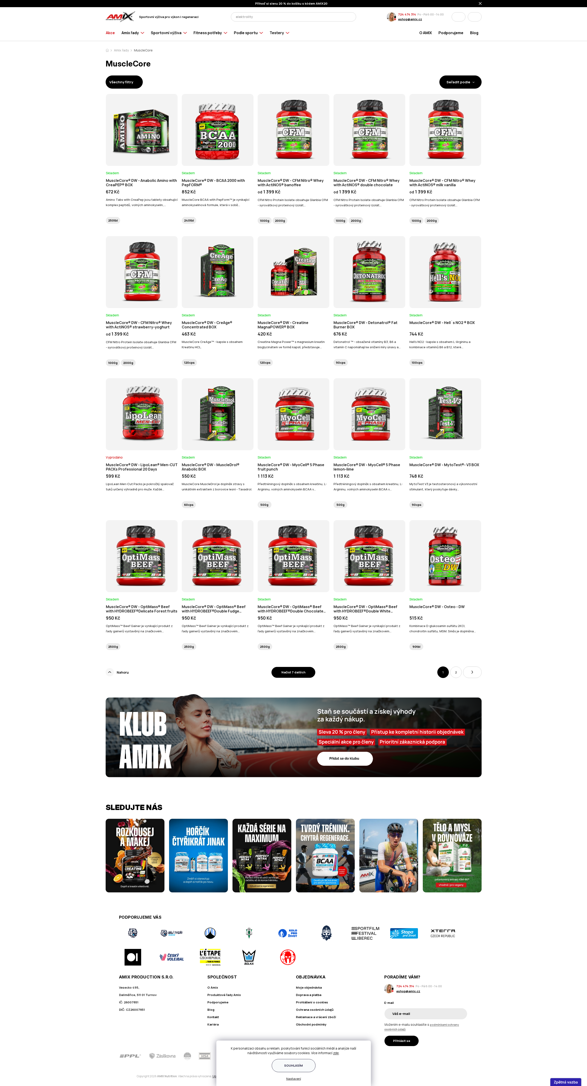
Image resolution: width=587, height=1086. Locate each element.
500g (264, 505)
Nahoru (123, 672)
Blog (211, 1010)
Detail (141, 153)
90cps (341, 362)
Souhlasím (293, 1065)
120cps (189, 362)
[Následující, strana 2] (472, 672)
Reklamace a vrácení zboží (316, 1017)
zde (336, 1053)
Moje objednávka (309, 987)
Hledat (351, 16)
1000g (264, 221)
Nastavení (293, 1078)
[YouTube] (465, 1056)
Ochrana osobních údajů (315, 1010)
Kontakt (213, 1017)
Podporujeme (217, 1002)
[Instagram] (452, 1056)
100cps (417, 362)
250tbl (113, 220)
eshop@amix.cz (410, 19)
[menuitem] (112, 33)
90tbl (416, 647)
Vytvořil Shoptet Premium (129, 1076)
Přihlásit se (401, 1041)
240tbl (189, 220)
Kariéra (213, 1024)
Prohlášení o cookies (312, 1002)
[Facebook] (439, 1056)
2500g (113, 647)
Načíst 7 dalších (293, 672)
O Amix (212, 987)
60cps (189, 505)
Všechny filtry (121, 82)
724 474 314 (407, 14)
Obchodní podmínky (311, 1024)
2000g (280, 221)
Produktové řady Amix (224, 995)
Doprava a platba (308, 995)
